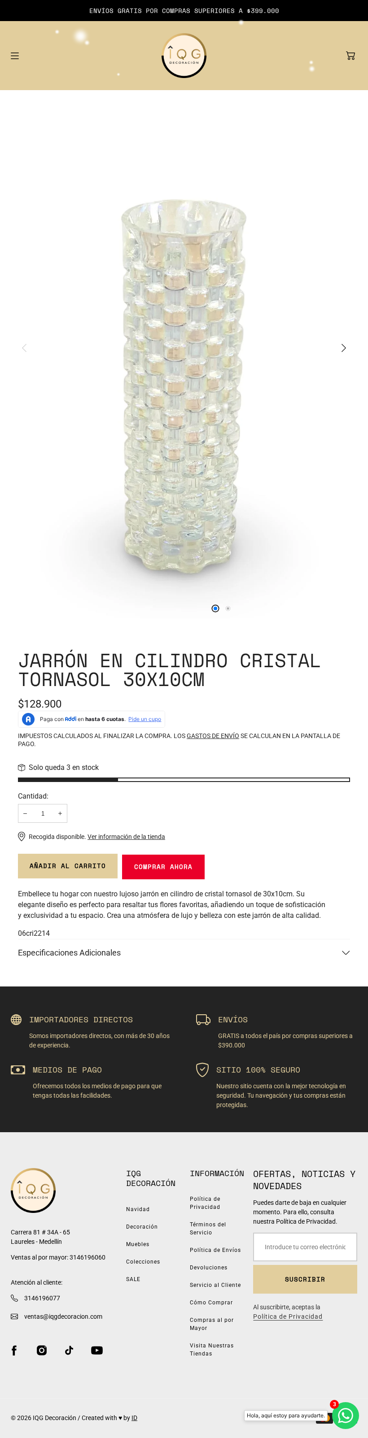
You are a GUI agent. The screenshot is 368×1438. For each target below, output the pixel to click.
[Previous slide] (24, 347)
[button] (350, 55)
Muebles (137, 1244)
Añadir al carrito (68, 865)
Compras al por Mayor (212, 1324)
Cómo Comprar (211, 1302)
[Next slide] (343, 347)
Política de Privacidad (205, 1203)
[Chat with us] (345, 1415)
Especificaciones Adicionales (69, 952)
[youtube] (97, 1350)
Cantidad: (33, 796)
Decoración (142, 1227)
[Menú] (15, 55)
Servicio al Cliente (215, 1285)
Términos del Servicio (208, 1228)
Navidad (138, 1209)
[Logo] (184, 55)
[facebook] (14, 1350)
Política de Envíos (215, 1250)
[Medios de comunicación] (184, 358)
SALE (133, 1279)
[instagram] (42, 1350)
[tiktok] (69, 1350)
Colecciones (143, 1262)
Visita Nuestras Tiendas (212, 1349)
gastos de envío (213, 735)
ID (134, 1417)
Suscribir (305, 1279)
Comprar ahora (163, 866)
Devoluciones (209, 1267)
